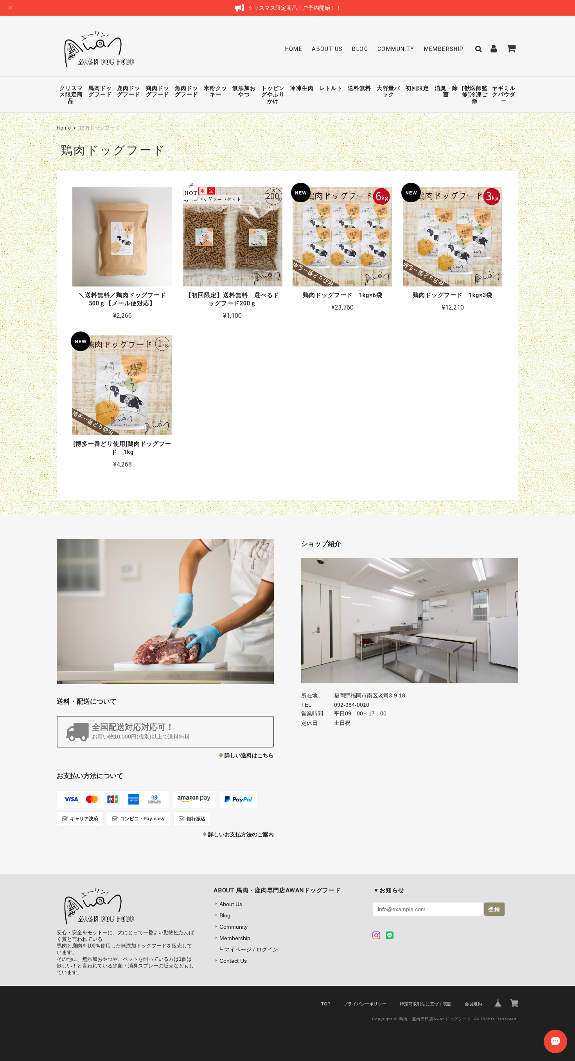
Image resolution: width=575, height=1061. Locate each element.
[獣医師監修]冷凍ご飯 (475, 94)
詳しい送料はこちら (249, 755)
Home (294, 49)
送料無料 (359, 88)
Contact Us (233, 961)
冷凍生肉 (302, 88)
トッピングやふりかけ (273, 94)
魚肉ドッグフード (186, 91)
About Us (327, 49)
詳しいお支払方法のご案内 (241, 834)
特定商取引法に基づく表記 (425, 1004)
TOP (325, 1004)
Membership (444, 49)
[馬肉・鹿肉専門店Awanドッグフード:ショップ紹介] (409, 620)
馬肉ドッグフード (100, 91)
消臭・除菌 (446, 91)
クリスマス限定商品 (71, 94)
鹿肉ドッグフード (128, 91)
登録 (494, 909)
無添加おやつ (244, 91)
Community (396, 49)
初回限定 (417, 88)
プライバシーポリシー (364, 1004)
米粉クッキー (215, 91)
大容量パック (388, 91)
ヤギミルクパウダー (504, 94)
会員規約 (473, 1004)
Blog (360, 49)
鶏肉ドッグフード (157, 91)
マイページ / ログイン (251, 949)
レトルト (331, 88)
